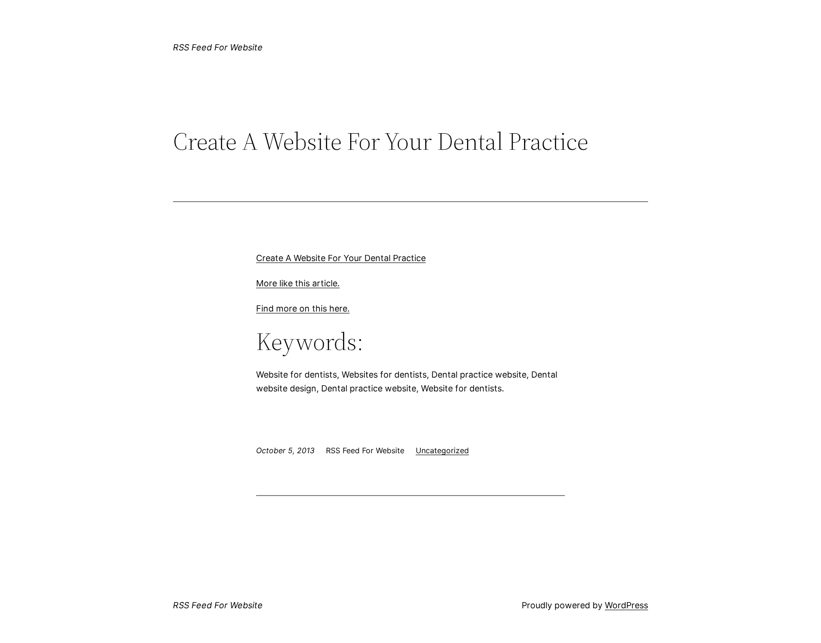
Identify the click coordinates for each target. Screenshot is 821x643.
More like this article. (298, 283)
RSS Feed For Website (218, 47)
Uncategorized (442, 450)
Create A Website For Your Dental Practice (341, 258)
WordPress (626, 605)
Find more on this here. (303, 308)
